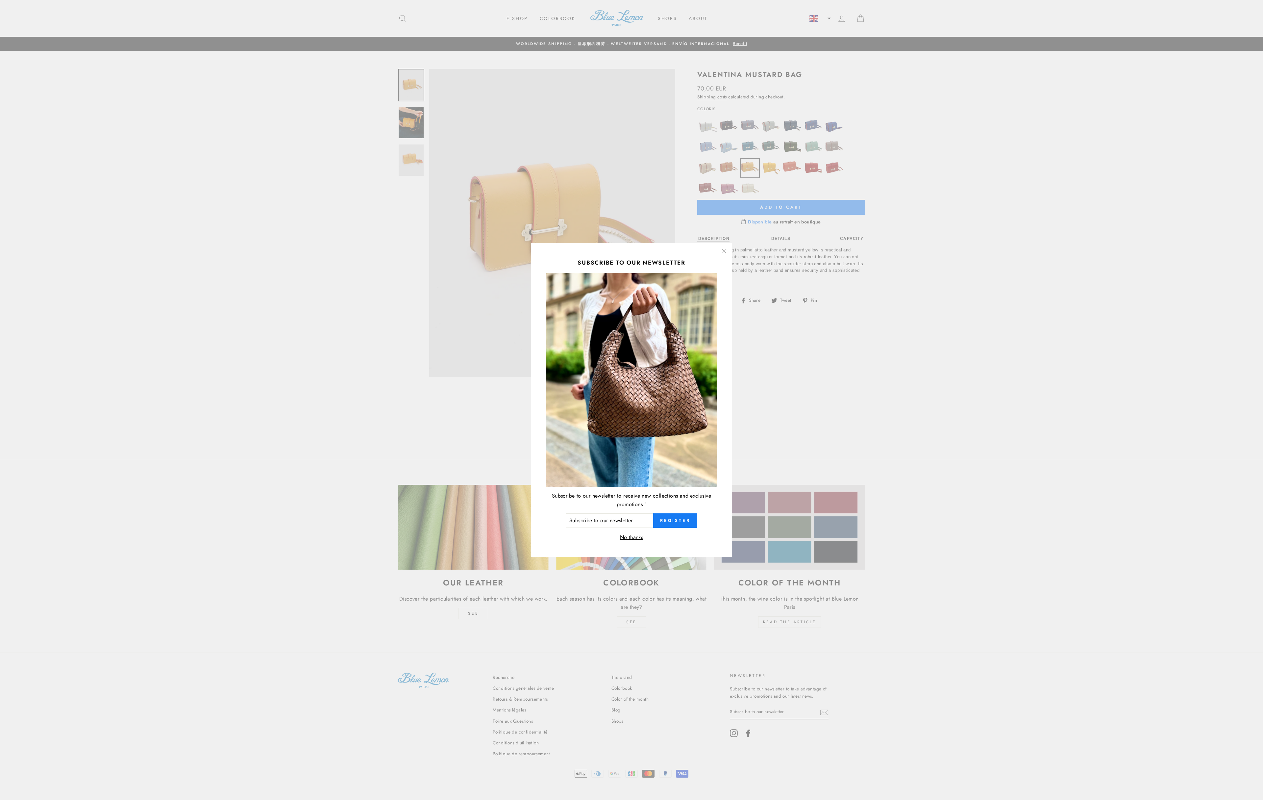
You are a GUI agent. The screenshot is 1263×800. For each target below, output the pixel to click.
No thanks (631, 537)
